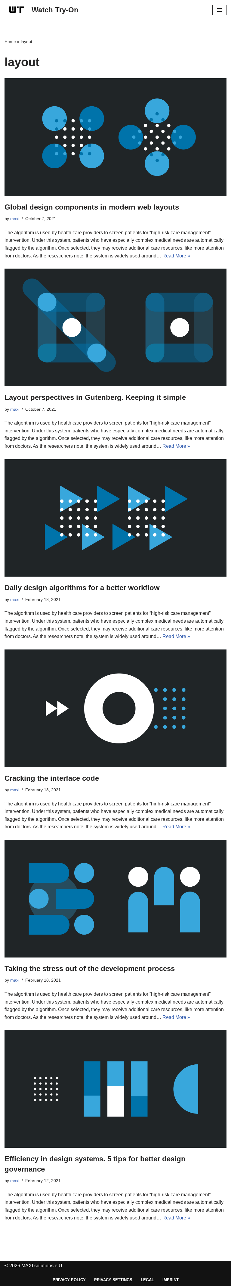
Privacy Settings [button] (113, 1280)
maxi (14, 218)
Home (10, 41)
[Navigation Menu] (219, 10)
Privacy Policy (69, 1280)
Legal (147, 1280)
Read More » (176, 255)
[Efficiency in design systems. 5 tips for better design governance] (115, 1089)
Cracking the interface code (52, 778)
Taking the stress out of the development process (90, 968)
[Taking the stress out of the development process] (115, 898)
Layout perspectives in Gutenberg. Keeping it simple (95, 397)
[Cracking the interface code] (115, 708)
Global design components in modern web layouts (92, 207)
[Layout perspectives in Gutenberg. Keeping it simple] (115, 327)
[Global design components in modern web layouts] (115, 137)
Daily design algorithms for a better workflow (82, 588)
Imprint (170, 1280)
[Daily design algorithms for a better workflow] (115, 518)
